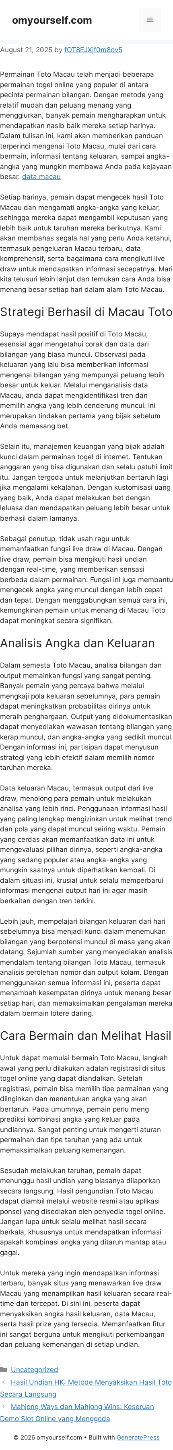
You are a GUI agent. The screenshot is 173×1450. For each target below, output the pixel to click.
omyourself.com (52, 20)
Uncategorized (34, 1370)
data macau (41, 177)
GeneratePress (138, 1437)
